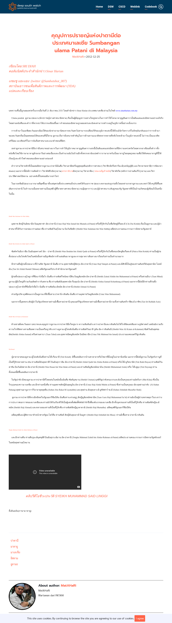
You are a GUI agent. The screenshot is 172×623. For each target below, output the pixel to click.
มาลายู (14, 546)
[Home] (25, 6)
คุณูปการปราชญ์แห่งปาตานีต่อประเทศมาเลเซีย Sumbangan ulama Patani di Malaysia (86, 42)
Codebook (151, 6)
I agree (140, 618)
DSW (111, 6)
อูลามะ (14, 564)
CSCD (122, 6)
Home (99, 6)
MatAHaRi (78, 56)
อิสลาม (14, 558)
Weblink (135, 6)
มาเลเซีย (15, 552)
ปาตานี (14, 540)
